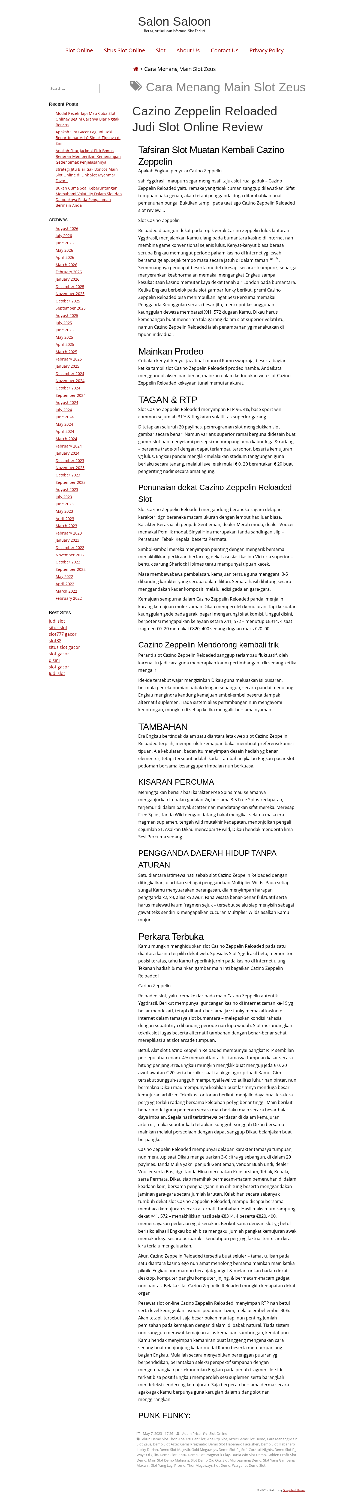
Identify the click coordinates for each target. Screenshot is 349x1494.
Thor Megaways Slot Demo (208, 1465)
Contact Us (225, 50)
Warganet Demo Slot (249, 1465)
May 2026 (64, 250)
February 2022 (69, 598)
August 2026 (67, 228)
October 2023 (68, 475)
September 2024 (71, 395)
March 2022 (66, 591)
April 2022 (65, 583)
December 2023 (70, 460)
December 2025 (70, 286)
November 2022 (70, 554)
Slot (161, 50)
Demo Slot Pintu (173, 1454)
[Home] (136, 69)
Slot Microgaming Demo (241, 1460)
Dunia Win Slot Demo (248, 1454)
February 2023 (69, 533)
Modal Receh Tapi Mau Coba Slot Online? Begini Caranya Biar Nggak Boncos (87, 119)
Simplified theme (294, 1490)
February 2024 (69, 446)
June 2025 (65, 329)
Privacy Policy (266, 50)
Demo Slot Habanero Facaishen (233, 1444)
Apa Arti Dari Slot (192, 1438)
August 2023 (67, 489)
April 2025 (65, 344)
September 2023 (71, 482)
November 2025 (70, 293)
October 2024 (68, 388)
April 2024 (65, 431)
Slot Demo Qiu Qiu (206, 1460)
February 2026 (69, 271)
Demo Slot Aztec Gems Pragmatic (180, 1444)
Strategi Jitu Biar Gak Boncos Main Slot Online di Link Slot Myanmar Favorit (87, 175)
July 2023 (64, 496)
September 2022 (71, 569)
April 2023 (65, 518)
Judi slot (57, 673)
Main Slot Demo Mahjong (168, 1460)
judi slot (57, 621)
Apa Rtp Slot (217, 1438)
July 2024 (64, 409)
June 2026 (65, 242)
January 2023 (67, 540)
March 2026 (66, 264)
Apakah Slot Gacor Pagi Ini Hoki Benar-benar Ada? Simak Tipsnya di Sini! (88, 137)
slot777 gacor (63, 634)
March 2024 (66, 438)
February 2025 (69, 359)
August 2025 (67, 315)
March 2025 (66, 351)
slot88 (55, 641)
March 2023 (66, 525)
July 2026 (64, 235)
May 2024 (64, 424)
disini (54, 660)
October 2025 (68, 301)
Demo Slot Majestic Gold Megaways (188, 1449)
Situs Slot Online (124, 50)
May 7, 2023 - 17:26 (158, 1433)
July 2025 (64, 322)
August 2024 (67, 402)
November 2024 (70, 380)
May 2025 (64, 337)
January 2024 (67, 453)
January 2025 (67, 366)
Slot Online (79, 50)
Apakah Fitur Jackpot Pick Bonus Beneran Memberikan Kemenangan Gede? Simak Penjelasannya (88, 156)
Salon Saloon (174, 21)
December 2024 (70, 373)
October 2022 (68, 562)
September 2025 (71, 308)
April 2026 (65, 257)
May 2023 (64, 511)
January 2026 (67, 279)
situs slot (58, 628)
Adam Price (191, 1433)
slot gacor (59, 654)
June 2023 (65, 503)
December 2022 (70, 547)
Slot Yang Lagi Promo (168, 1465)
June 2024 (65, 416)
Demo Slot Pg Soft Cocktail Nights (246, 1449)
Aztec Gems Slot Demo (247, 1438)
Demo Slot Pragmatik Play (209, 1454)
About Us (188, 50)
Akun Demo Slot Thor (159, 1438)
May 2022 (64, 576)
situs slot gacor (64, 647)
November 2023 (70, 467)
